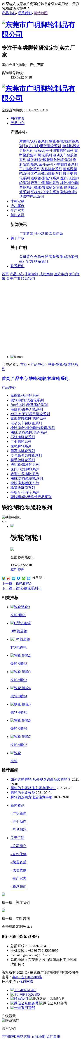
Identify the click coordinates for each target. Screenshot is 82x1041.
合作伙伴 (41, 257)
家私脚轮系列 (51, 169)
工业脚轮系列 (29, 169)
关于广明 (13, 279)
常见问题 (56, 234)
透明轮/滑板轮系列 (45, 178)
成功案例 (71, 257)
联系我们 (41, 261)
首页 (5, 274)
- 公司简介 (18, 846)
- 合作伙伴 (18, 854)
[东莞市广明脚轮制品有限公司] (41, 34)
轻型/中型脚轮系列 (45, 183)
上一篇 (16, 583)
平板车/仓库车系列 (45, 192)
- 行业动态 (18, 821)
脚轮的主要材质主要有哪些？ (33, 788)
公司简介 (26, 257)
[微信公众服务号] (24, 1003)
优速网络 (26, 982)
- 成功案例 (18, 870)
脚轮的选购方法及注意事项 (31, 797)
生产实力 (26, 261)
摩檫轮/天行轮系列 (33, 141)
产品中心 (17, 274)
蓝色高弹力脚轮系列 (46, 173)
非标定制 (31, 274)
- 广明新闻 (18, 813)
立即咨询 (17, 569)
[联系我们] (19, 998)
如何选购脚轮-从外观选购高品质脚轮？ (40, 779)
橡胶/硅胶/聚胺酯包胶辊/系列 (49, 160)
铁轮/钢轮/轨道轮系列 (48, 378)
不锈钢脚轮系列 (66, 164)
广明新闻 (26, 234)
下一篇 (21, 588)
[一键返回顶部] (22, 1008)
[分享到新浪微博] (8, 578)
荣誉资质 (56, 257)
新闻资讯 (17, 805)
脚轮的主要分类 (22, 792)
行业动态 (41, 234)
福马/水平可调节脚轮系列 (53, 150)
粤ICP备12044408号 (27, 977)
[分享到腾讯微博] (14, 578)
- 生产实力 (18, 878)
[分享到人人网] (19, 578)
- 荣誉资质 (18, 862)
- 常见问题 (18, 830)
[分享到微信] (24, 578)
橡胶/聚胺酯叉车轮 (48, 187)
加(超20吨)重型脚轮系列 (42, 146)
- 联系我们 (18, 886)
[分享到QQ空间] (3, 578)
